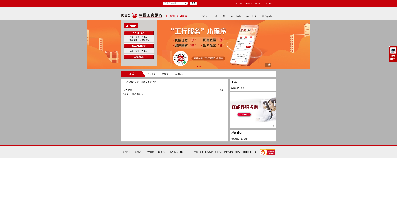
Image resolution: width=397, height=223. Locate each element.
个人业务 (220, 16)
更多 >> (222, 90)
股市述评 (165, 74)
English (248, 3)
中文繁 (239, 3)
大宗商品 (179, 74)
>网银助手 (145, 37)
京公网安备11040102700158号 (244, 152)
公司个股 (151, 74)
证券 (131, 73)
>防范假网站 (143, 40)
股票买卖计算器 (237, 88)
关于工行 (251, 16)
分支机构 (150, 152)
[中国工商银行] (154, 15)
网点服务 (138, 152)
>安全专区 (133, 40)
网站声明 (126, 152)
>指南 (137, 37)
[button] (197, 66)
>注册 (131, 37)
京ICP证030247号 (222, 152)
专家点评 (244, 139)
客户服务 (267, 16)
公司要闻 (127, 90)
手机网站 (269, 3)
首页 (204, 16)
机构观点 (235, 139)
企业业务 (236, 16)
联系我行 (162, 152)
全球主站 (258, 3)
